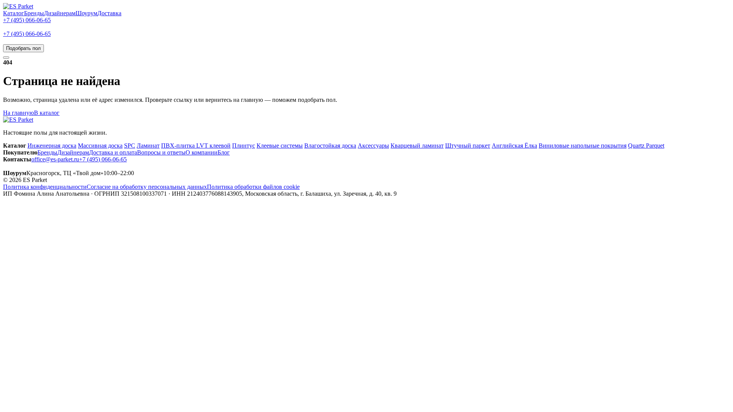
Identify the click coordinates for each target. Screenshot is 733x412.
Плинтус (243, 145)
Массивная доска (100, 145)
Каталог (13, 13)
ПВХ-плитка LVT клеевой (196, 145)
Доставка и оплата (113, 152)
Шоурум (86, 13)
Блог (224, 152)
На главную (18, 112)
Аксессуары (373, 145)
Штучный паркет (467, 145)
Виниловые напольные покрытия (582, 145)
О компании (202, 152)
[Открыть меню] (6, 57)
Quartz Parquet (646, 145)
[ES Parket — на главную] (18, 6)
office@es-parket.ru (55, 159)
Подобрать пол (23, 48)
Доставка (109, 13)
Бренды (34, 13)
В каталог (47, 112)
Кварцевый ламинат (417, 145)
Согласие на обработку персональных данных (147, 186)
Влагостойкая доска (330, 145)
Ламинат (148, 145)
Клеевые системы (280, 145)
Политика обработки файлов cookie (253, 186)
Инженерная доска (51, 145)
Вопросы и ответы (161, 152)
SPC (129, 145)
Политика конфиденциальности (45, 186)
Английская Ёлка (514, 145)
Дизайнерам (60, 13)
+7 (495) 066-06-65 (27, 20)
